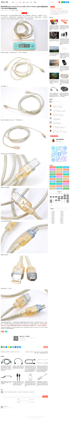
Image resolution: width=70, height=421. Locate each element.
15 (64, 198)
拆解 (24, 2)
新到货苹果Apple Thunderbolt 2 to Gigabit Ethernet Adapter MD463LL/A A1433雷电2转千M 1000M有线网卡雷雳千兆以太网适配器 (42, 383)
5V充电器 (59, 176)
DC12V (66, 186)
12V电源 (59, 174)
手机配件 (53, 217)
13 (59, 198)
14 (61, 198)
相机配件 (61, 218)
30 (67, 201)
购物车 (35, 2)
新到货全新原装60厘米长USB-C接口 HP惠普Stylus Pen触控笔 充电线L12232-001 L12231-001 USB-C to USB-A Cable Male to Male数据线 (6, 368)
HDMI (66, 174)
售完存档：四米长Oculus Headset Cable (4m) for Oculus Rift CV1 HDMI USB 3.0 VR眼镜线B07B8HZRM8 (36, 352)
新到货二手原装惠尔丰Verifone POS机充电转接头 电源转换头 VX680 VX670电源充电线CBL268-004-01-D (54, 95)
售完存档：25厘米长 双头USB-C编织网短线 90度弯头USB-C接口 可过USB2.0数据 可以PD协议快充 (18, 367)
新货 (17, 2)
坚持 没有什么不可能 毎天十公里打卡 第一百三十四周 (10, 351)
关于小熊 (27, 416)
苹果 (6, 331)
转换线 (66, 171)
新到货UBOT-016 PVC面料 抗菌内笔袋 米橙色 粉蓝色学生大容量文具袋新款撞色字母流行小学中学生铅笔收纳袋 (64, 82)
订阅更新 (40, 416)
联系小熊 (37, 416)
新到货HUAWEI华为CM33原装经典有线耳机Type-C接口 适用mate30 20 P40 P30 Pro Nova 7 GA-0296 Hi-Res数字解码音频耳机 (64, 55)
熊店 (20, 2)
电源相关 (53, 218)
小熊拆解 (61, 214)
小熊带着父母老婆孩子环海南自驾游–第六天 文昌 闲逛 (54, 40)
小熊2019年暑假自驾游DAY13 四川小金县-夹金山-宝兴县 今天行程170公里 (54, 54)
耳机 (66, 169)
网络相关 (53, 221)
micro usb (52, 186)
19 (56, 200)
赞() (45, 347)
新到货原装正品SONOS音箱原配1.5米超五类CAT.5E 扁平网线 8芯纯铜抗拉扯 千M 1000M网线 (64, 95)
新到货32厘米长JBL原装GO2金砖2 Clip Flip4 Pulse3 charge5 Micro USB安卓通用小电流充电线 (64, 27)
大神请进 (61, 212)
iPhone (66, 188)
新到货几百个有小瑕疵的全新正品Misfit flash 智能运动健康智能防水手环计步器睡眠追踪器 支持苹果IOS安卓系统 (54, 27)
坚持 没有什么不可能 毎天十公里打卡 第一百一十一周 (54, 67)
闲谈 (13, 2)
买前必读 (30, 416)
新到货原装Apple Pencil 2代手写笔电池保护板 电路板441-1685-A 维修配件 (6, 382)
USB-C (52, 169)
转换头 (66, 183)
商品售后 (33, 416)
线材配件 (61, 220)
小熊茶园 (61, 215)
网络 (59, 183)
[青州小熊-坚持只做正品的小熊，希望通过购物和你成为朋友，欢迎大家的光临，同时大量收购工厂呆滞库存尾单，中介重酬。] (4, 2)
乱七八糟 (52, 174)
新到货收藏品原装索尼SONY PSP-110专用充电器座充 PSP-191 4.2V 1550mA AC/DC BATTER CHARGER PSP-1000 (64, 68)
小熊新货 (16, 10)
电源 (52, 171)
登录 (31, 2)
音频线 (53, 181)
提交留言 (45, 396)
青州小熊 (21, 327)
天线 (52, 183)
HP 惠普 (59, 181)
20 (59, 200)
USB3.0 (59, 171)
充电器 (59, 179)
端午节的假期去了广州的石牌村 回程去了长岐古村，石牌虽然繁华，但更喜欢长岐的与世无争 (54, 81)
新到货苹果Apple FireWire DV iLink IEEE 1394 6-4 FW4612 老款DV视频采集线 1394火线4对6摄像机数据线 (24, 328)
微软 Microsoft (66, 179)
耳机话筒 (61, 221)
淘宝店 (43, 416)
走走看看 (59, 167)
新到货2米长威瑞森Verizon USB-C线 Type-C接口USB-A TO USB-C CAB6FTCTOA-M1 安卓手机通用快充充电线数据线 (18, 383)
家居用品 (53, 214)
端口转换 (66, 167)
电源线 (59, 169)
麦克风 (66, 181)
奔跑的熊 (52, 167)
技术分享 (61, 217)
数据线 (3, 331)
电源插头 (59, 186)
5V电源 (52, 176)
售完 (27, 2)
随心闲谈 (61, 223)
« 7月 (51, 205)
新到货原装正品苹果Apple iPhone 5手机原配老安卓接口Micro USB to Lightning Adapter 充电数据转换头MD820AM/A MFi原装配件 (30, 383)
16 (67, 198)
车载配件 (53, 223)
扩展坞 (53, 179)
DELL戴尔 (59, 188)
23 (67, 200)
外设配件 (12, 10)
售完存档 (61, 211)
